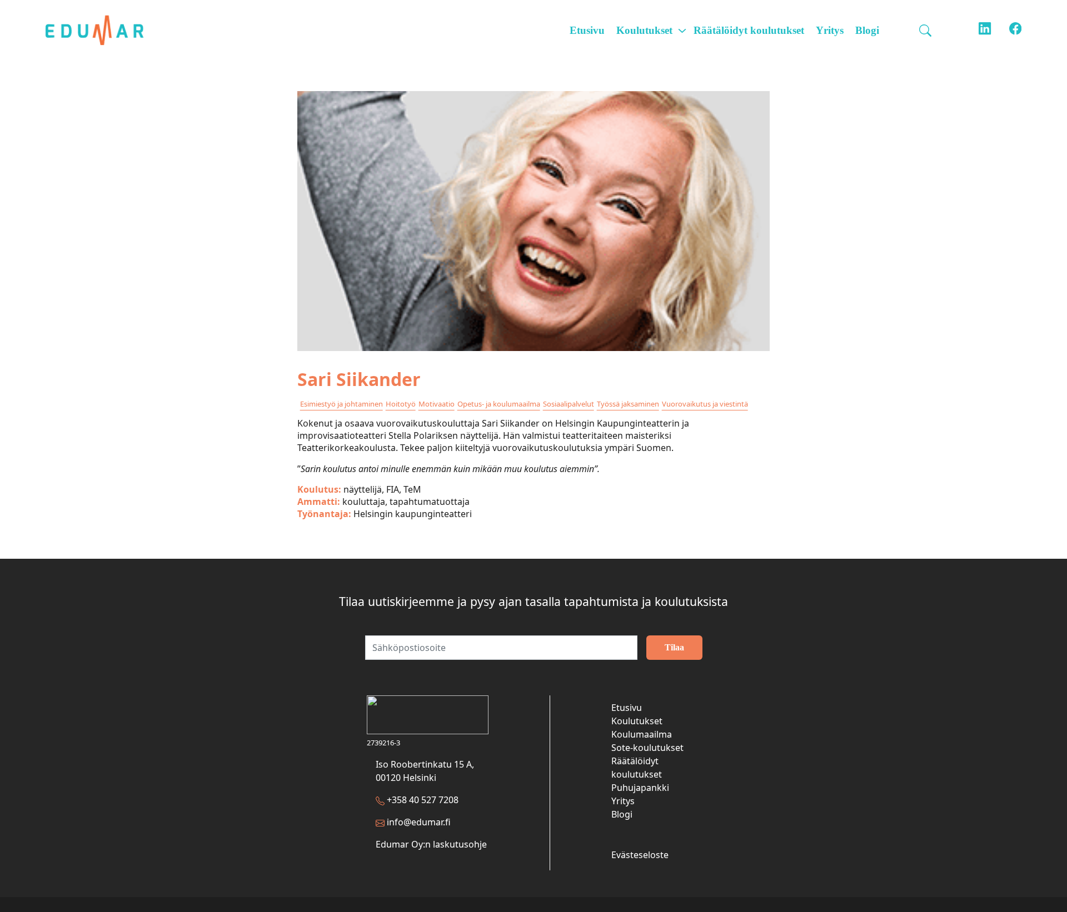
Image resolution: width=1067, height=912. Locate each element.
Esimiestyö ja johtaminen (341, 404)
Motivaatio (436, 404)
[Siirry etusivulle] (101, 30)
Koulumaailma (641, 734)
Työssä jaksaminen (628, 404)
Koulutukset (644, 30)
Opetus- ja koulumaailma (498, 404)
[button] (926, 30)
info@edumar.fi (419, 822)
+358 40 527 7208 (422, 800)
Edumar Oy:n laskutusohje (431, 844)
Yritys (830, 30)
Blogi (867, 30)
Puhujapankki (640, 787)
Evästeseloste (640, 855)
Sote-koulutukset (647, 747)
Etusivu (587, 30)
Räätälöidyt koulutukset (749, 30)
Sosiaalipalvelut (568, 404)
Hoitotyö (401, 404)
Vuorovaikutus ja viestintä (705, 404)
